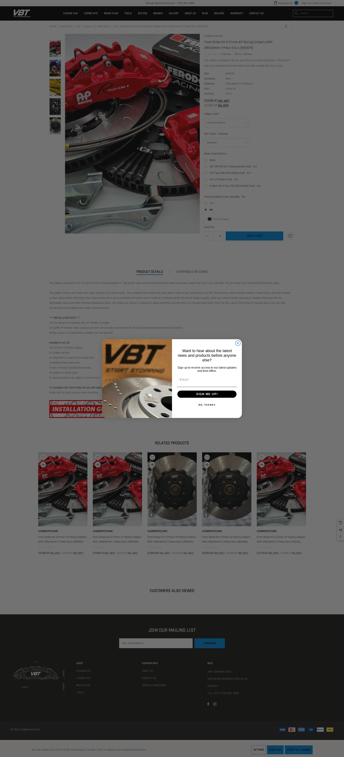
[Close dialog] (238, 343)
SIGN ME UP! (207, 394)
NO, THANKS (207, 405)
